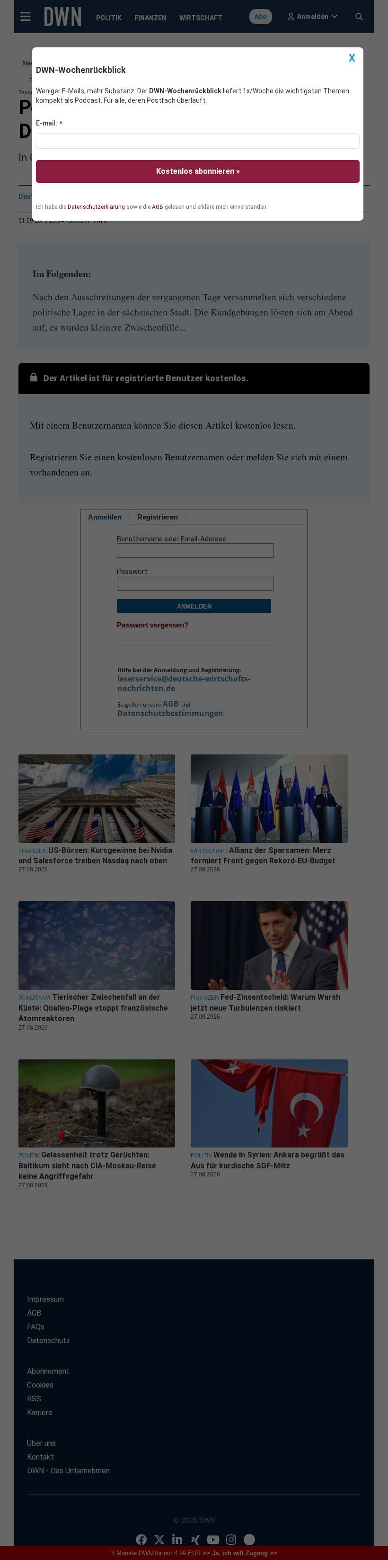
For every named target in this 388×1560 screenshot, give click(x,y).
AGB (157, 207)
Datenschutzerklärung (96, 207)
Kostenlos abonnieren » (198, 171)
